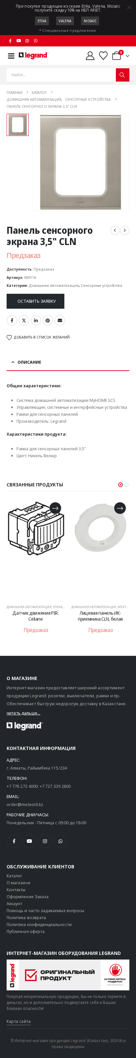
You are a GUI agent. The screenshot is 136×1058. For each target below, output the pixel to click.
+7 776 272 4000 (22, 786)
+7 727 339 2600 (55, 786)
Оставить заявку (36, 301)
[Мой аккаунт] (90, 55)
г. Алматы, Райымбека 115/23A (37, 768)
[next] (124, 230)
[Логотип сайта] (34, 55)
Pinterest (48, 320)
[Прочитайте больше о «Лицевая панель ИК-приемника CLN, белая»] (120, 508)
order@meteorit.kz (25, 804)
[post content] (36, 548)
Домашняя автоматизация (54, 285)
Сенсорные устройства (101, 285)
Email (59, 320)
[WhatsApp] (36, 41)
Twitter (23, 320)
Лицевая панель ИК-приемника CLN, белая (100, 616)
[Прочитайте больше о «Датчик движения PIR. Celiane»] (55, 508)
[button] (120, 485)
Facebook (12, 320)
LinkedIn (36, 320)
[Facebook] (10, 41)
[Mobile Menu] (11, 56)
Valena (65, 21)
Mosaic (90, 21)
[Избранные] (103, 55)
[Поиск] (122, 75)
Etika (42, 21)
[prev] (114, 230)
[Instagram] (27, 41)
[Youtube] (19, 41)
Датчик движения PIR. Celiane (35, 616)
